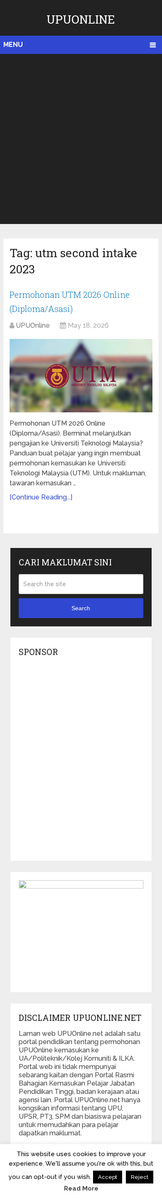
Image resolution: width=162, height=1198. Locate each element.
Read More (81, 1188)
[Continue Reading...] (41, 497)
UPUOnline (81, 19)
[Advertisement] (81, 139)
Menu (13, 45)
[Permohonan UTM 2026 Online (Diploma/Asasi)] (81, 375)
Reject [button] (139, 1177)
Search (80, 608)
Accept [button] (107, 1177)
